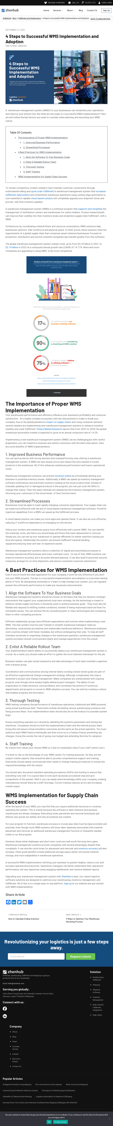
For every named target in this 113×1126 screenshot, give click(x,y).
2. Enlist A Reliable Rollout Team (39, 162)
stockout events (63, 475)
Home (46, 10)
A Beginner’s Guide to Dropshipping (17, 1084)
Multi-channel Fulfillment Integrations (98, 1007)
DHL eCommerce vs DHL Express (48, 1084)
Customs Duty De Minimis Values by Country (20, 1090)
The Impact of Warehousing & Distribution (58, 1090)
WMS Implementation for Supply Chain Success (42, 176)
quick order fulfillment (42, 191)
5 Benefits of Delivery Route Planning (17, 1097)
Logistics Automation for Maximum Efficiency (54, 1097)
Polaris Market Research (49, 429)
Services (57, 10)
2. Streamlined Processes (36, 147)
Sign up (68, 883)
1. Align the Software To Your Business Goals (46, 157)
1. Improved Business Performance (41, 142)
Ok (49, 1122)
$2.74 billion (12, 247)
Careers (15, 1054)
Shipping (96, 985)
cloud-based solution (42, 198)
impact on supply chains (58, 422)
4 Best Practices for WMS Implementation (40, 152)
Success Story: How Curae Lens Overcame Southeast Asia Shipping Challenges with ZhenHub (40, 1103)
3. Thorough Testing (34, 167)
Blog (81, 10)
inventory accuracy (88, 848)
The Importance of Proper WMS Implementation (43, 137)
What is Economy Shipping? (77, 1084)
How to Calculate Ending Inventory (23, 919)
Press (14, 1041)
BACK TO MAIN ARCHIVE (100, 19)
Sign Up (106, 10)
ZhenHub (66, 876)
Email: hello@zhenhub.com (13, 983)
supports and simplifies (90, 209)
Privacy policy (60, 1122)
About (70, 10)
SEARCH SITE (90, 3)
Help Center (97, 1015)
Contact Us (92, 10)
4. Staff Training (31, 171)
